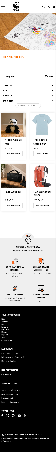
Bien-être (5, 329)
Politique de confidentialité (12, 357)
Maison (4, 332)
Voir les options (42, 153)
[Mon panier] (54, 6)
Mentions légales (8, 361)
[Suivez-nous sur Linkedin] (25, 415)
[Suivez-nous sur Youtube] (19, 415)
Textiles (4, 322)
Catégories (9, 76)
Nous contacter (8, 398)
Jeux (3, 337)
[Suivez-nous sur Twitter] (7, 415)
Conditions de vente (10, 353)
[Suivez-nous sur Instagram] (13, 415)
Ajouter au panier (13, 153)
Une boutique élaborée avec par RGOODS (23, 434)
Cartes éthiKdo (7, 374)
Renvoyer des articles (10, 402)
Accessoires (6, 340)
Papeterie (5, 335)
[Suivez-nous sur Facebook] (2, 415)
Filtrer (50, 76)
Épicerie (5, 327)
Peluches (5, 324)
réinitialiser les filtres (28, 106)
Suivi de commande (9, 394)
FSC (3, 319)
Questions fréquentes (10, 390)
